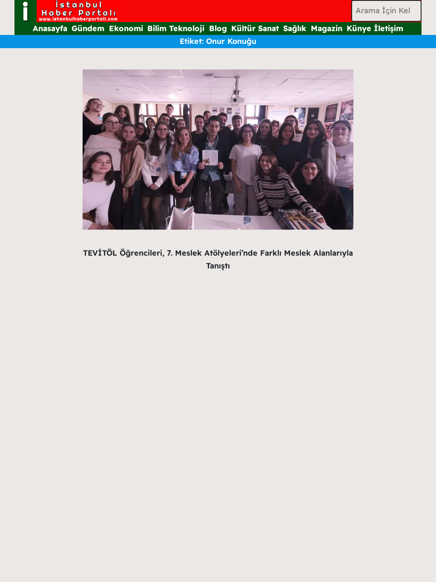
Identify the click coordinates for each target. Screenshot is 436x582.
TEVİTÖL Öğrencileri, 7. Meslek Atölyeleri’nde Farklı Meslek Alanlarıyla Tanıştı (218, 259)
